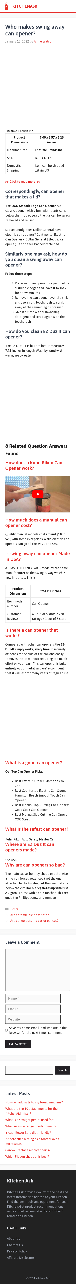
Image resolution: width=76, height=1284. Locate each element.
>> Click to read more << (22, 181)
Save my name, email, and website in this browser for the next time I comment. (38, 1030)
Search (63, 1070)
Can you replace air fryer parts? (27, 1150)
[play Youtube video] (37, 494)
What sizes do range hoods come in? (31, 1126)
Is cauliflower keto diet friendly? (28, 1132)
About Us (13, 1238)
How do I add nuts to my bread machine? (34, 1102)
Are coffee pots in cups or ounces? (34, 921)
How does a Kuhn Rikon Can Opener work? (33, 465)
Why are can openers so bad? (35, 865)
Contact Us (15, 1245)
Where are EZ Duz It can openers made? (29, 847)
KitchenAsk (24, 6)
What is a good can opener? (33, 762)
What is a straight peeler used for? (29, 1120)
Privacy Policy (17, 1251)
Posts (14, 909)
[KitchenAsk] (6, 6)
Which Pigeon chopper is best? (27, 1156)
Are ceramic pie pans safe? (29, 915)
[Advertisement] (38, 84)
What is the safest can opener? (36, 829)
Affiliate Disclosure (20, 1258)
